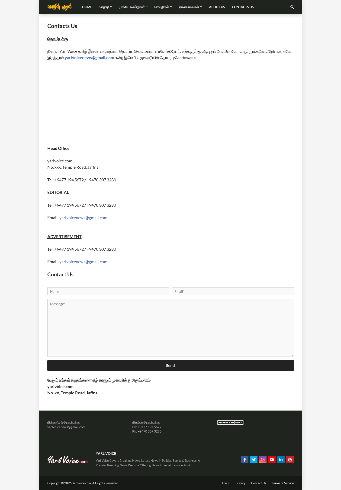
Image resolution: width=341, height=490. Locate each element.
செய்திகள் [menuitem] (161, 7)
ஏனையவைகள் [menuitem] (189, 7)
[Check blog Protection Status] (231, 424)
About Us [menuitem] (217, 7)
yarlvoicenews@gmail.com (90, 57)
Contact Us (258, 483)
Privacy (240, 483)
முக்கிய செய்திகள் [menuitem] (132, 7)
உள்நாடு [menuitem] (104, 7)
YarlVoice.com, (82, 483)
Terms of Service (283, 483)
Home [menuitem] (87, 7)
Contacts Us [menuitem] (243, 7)
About (226, 483)
